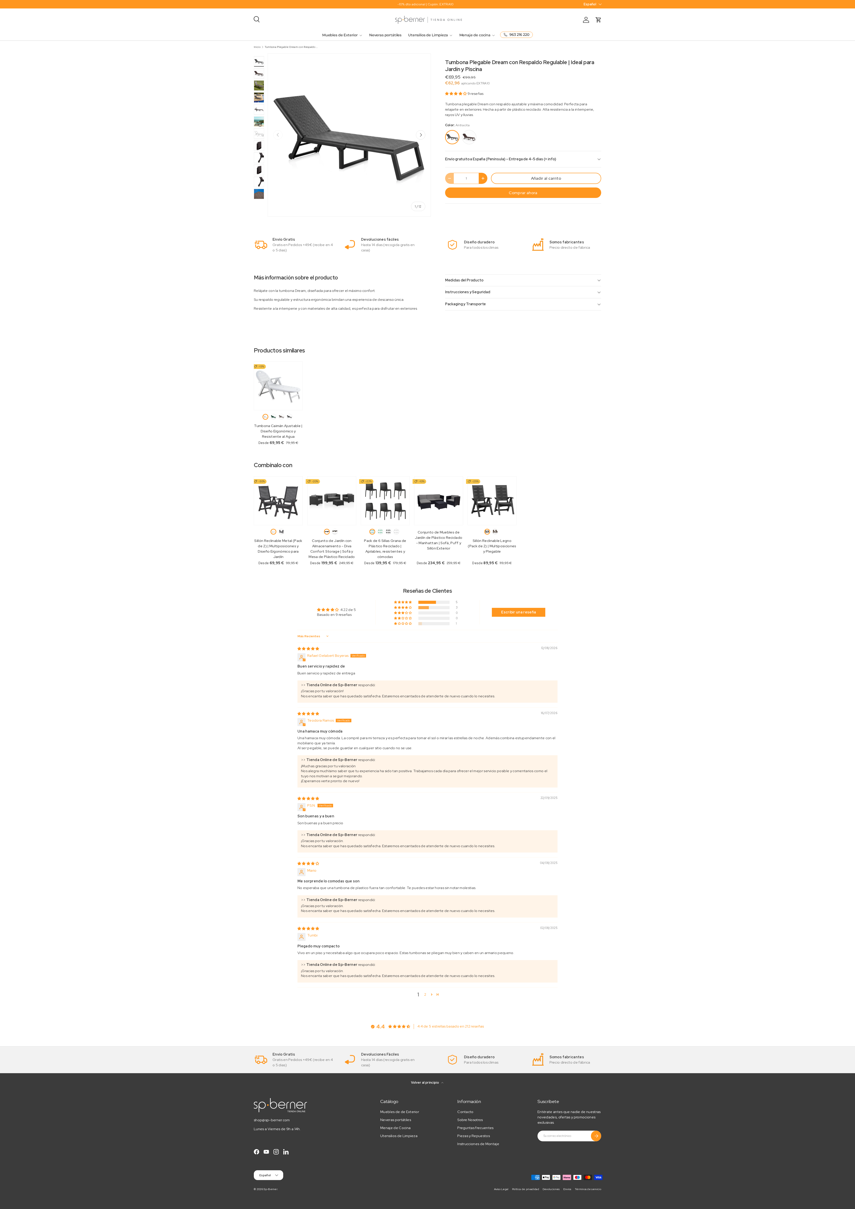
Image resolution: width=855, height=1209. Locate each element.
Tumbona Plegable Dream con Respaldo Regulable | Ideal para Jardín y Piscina (291, 47)
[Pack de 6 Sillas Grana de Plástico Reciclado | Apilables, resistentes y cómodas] (385, 500)
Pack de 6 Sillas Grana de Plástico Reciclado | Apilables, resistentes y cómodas (385, 548)
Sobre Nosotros (470, 1119)
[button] (456, 93)
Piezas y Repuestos (473, 1136)
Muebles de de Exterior (399, 1111)
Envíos (567, 1189)
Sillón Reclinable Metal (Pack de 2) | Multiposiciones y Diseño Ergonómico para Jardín (278, 548)
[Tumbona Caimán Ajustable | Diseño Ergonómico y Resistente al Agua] (278, 386)
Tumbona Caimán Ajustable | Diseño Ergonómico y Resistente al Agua (278, 431)
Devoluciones (551, 1189)
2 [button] (425, 994)
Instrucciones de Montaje (478, 1144)
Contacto (465, 1111)
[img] (308, 648)
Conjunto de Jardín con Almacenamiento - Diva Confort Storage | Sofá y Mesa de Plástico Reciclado (332, 548)
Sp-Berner (270, 1189)
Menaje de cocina (475, 35)
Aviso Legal (501, 1189)
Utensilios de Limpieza (428, 35)
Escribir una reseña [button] (518, 612)
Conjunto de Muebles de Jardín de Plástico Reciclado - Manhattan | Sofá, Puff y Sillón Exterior (438, 540)
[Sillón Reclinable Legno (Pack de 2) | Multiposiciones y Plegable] (492, 500)
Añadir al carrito (546, 178)
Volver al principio (425, 1083)
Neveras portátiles (385, 35)
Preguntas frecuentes (475, 1128)
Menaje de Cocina (395, 1128)
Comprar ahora (523, 192)
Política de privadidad (525, 1189)
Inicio (257, 47)
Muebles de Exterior (340, 35)
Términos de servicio (588, 1189)
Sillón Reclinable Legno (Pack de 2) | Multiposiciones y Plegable (492, 546)
